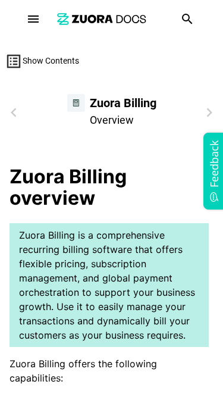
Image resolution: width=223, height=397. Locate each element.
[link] (101, 18)
